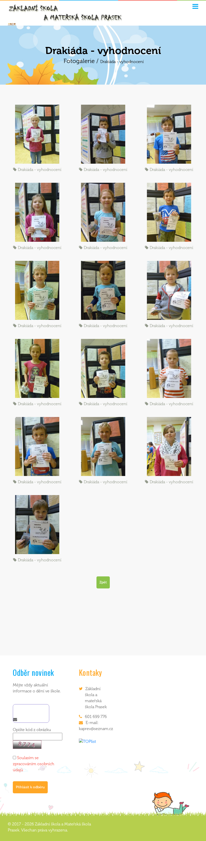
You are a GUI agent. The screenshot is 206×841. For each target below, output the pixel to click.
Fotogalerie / (82, 61)
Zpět (103, 582)
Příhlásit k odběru (30, 787)
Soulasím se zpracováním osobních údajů (33, 763)
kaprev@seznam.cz (96, 728)
